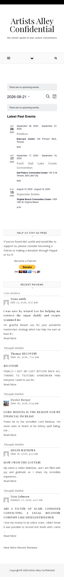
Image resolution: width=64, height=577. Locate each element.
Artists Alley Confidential (32, 25)
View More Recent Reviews (20, 547)
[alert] (32, 87)
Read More (10, 338)
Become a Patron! (25, 261)
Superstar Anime (28, 194)
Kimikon (22, 134)
